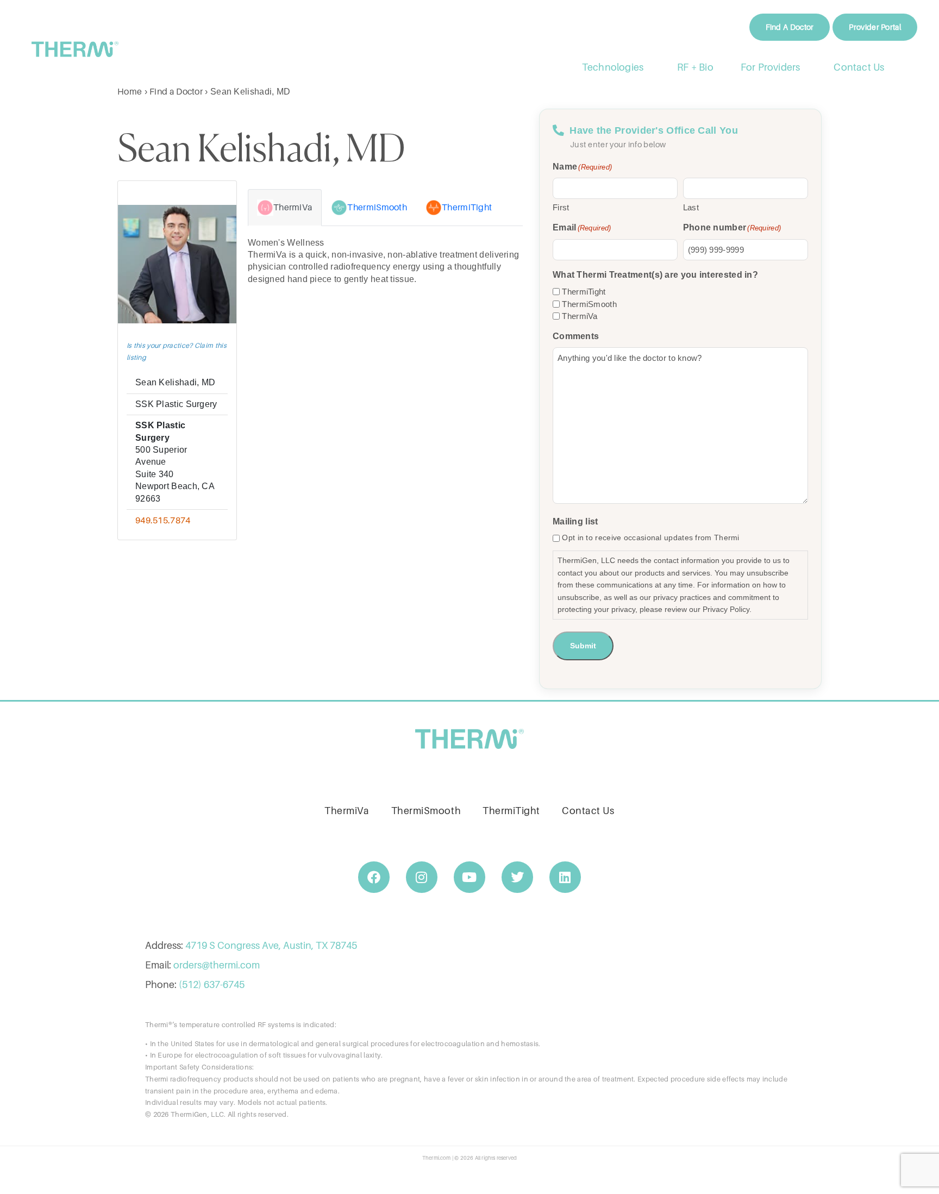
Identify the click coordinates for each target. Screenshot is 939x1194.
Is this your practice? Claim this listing (177, 351)
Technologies (612, 67)
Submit (583, 645)
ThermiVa (579, 316)
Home (129, 91)
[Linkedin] (565, 877)
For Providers (770, 67)
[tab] (285, 207)
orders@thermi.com (216, 965)
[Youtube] (469, 877)
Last (691, 207)
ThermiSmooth (589, 304)
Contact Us (859, 67)
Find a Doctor (176, 91)
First (561, 207)
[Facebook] (374, 877)
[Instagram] (421, 877)
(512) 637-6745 (212, 984)
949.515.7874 (163, 520)
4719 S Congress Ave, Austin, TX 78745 (271, 945)
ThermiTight (583, 291)
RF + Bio (695, 67)
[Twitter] (517, 877)
